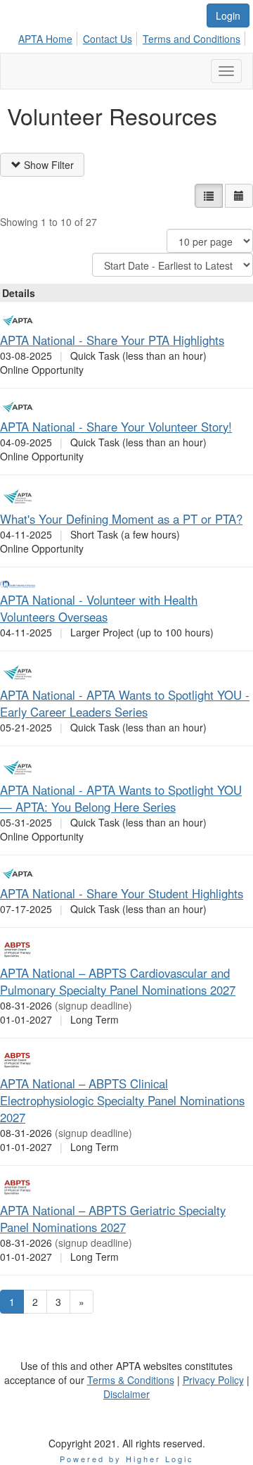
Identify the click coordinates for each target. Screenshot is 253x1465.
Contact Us (107, 39)
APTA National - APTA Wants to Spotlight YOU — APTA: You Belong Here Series (121, 798)
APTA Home (45, 39)
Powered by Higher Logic (127, 1458)
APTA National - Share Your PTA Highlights (112, 340)
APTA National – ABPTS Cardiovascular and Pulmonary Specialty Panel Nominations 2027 (117, 981)
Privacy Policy (213, 1380)
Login (228, 15)
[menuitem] (49, 36)
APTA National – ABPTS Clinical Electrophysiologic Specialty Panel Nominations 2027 (122, 1100)
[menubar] (133, 36)
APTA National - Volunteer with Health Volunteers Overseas (98, 608)
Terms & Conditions (130, 1380)
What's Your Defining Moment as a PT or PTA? (121, 518)
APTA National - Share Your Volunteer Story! (116, 426)
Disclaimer (126, 1394)
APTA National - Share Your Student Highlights (121, 893)
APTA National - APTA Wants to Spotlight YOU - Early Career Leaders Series (124, 703)
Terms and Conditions (191, 39)
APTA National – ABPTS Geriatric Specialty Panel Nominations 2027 (113, 1218)
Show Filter (47, 165)
